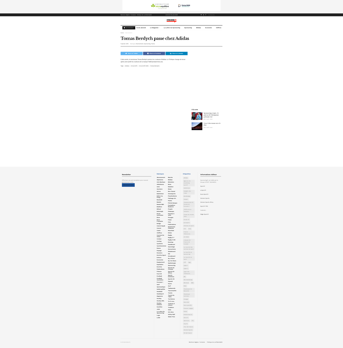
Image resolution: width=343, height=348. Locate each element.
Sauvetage (171, 246)
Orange (186, 299)
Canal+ (186, 199)
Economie (208, 28)
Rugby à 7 (171, 237)
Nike (185, 286)
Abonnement (128, 32)
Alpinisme (160, 179)
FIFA (189, 228)
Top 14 (185, 323)
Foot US (159, 274)
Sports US (171, 279)
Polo (169, 222)
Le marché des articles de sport (189, 248)
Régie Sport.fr (204, 214)
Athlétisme (160, 184)
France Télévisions (187, 232)
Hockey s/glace (159, 303)
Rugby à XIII (171, 240)
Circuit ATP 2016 (143, 66)
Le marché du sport (188, 258)
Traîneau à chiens (171, 304)
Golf (158, 284)
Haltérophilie (161, 289)
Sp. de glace (172, 260)
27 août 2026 (208, 119)
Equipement (161, 262)
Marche (170, 177)
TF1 (193, 320)
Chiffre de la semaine (187, 210)
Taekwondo (171, 288)
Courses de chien (160, 235)
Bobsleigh (160, 211)
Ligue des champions (187, 272)
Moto (169, 184)
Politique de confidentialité (144, 14)
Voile (169, 309)
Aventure (159, 189)
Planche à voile (171, 214)
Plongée (170, 217)
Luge (158, 315)
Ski (169, 253)
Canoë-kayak (161, 226)
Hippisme (160, 296)
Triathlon (171, 307)
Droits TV (186, 219)
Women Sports (188, 330)
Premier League (188, 308)
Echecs (159, 257)
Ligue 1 (186, 265)
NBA (192, 282)
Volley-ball (171, 314)
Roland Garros (188, 314)
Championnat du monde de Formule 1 (188, 204)
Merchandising (188, 279)
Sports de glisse (171, 272)
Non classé (171, 191)
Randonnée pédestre (171, 227)
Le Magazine (154, 28)
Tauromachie (172, 290)
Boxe (158, 217)
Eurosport (187, 222)
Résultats (171, 230)
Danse (159, 248)
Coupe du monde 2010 (189, 215)
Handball (159, 291)
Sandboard (171, 244)
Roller (170, 233)
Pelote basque (172, 203)
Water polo (171, 316)
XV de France (188, 333)
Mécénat (186, 282)
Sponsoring (188, 28)
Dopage (159, 250)
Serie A (186, 317)
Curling (159, 241)
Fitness (159, 271)
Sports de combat (171, 268)
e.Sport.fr (203, 190)
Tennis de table (171, 296)
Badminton (160, 193)
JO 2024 (186, 237)
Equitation (160, 264)
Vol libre (171, 312)
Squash (170, 281)
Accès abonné (141, 28)
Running (170, 242)
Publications (172, 224)
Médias (198, 28)
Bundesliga (187, 196)
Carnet (159, 228)
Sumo (170, 283)
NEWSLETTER (128, 185)
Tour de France (188, 326)
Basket (159, 202)
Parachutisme (172, 196)
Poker (170, 219)
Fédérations (160, 269)
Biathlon (159, 206)
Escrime (159, 267)
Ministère (171, 182)
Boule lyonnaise (160, 214)
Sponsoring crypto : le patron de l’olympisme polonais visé (211, 115)
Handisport (160, 294)
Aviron (159, 191)
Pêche (170, 200)
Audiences (187, 188)
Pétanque (171, 211)
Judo (158, 309)
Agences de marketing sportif (187, 183)
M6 (184, 276)
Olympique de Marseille (188, 290)
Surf (169, 286)
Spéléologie (172, 263)
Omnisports (172, 193)
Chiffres (218, 28)
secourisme (172, 249)
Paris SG (186, 302)
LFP (185, 262)
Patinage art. (172, 198)
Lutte (158, 317)
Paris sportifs (188, 305)
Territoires (171, 299)
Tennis (153, 43)
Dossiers (159, 253)
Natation (170, 186)
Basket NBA (160, 204)
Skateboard (171, 251)
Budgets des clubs (187, 192)
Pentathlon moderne (171, 206)
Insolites (159, 307)
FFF (185, 228)
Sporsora (186, 320)
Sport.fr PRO (204, 206)
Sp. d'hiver (171, 258)
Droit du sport (161, 255)
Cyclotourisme (161, 246)
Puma (185, 311)
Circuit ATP (134, 66)
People (170, 209)
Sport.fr (202, 186)
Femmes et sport (189, 225)
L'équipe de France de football (187, 242)
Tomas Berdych (154, 66)
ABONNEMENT (129, 27)
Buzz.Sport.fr (204, 194)
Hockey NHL (160, 301)
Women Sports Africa (206, 202)
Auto (158, 186)
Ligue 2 (186, 268)
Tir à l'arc (171, 301)
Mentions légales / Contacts (128, 14)
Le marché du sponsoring (188, 253)
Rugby (170, 235)
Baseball (159, 199)
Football (159, 276)
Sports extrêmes (171, 276)
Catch (158, 230)
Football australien (160, 279)
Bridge (159, 223)
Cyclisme (160, 243)
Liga (189, 262)
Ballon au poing (160, 196)
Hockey (159, 298)
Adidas (127, 66)
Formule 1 (160, 282)
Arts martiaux (161, 182)
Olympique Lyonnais (187, 295)
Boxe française (160, 220)
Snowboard (171, 256)
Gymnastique (161, 287)
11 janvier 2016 (124, 43)
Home (122, 32)
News (170, 189)
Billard (159, 209)
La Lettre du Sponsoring (172, 28)
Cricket (159, 239)
